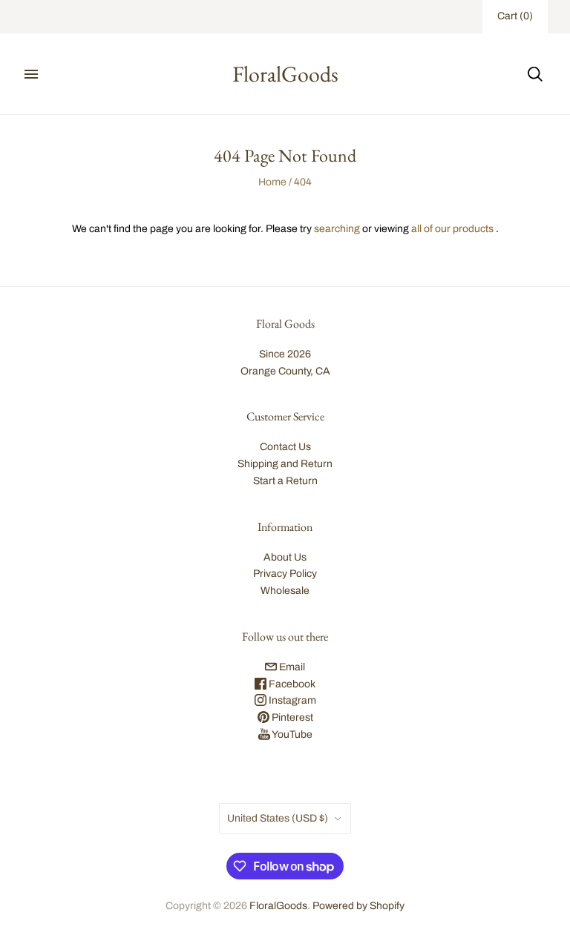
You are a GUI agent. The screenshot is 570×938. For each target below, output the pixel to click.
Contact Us (285, 446)
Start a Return (285, 480)
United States (277, 818)
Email (291, 667)
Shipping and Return (285, 463)
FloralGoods (278, 905)
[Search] (535, 74)
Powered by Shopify (358, 905)
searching (337, 228)
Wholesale (285, 590)
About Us (285, 557)
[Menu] (31, 74)
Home (272, 182)
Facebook (290, 684)
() (515, 16)
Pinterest (291, 717)
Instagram (291, 700)
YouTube (291, 734)
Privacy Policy (285, 573)
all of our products (452, 228)
